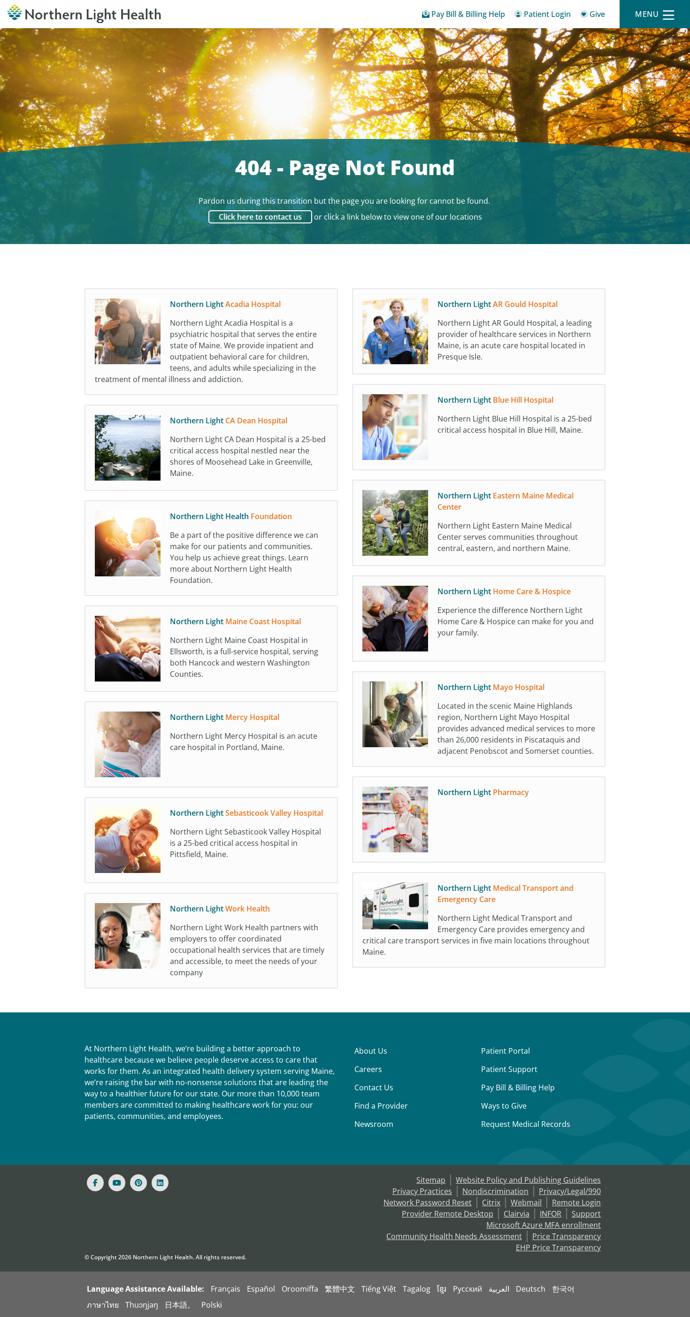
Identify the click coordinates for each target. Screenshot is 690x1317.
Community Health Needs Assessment (454, 1236)
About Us (370, 1051)
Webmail (526, 1202)
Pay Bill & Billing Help (518, 1087)
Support (586, 1214)
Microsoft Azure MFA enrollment (543, 1225)
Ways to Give (504, 1106)
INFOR (550, 1214)
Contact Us (373, 1087)
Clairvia (516, 1214)
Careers (368, 1069)
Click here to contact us (260, 217)
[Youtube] (116, 1182)
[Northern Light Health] (86, 14)
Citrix (491, 1202)
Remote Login (576, 1202)
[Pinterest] (138, 1182)
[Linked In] (160, 1182)
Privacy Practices (422, 1191)
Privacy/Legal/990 (570, 1191)
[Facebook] (95, 1182)
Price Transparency (566, 1236)
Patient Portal (505, 1051)
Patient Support (509, 1069)
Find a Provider (381, 1106)
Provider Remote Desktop (447, 1214)
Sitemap (430, 1180)
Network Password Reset (427, 1202)
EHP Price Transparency (558, 1247)
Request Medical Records (525, 1124)
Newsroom (373, 1124)
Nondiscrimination (495, 1191)
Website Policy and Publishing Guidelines (528, 1180)
